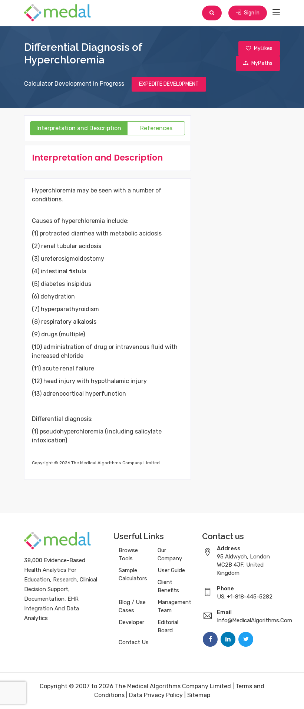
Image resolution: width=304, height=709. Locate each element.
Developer (131, 622)
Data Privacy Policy (156, 695)
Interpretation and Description (78, 128)
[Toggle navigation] (276, 12)
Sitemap (198, 695)
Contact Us (134, 642)
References (156, 128)
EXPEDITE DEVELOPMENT (169, 84)
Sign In (251, 13)
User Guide (171, 570)
